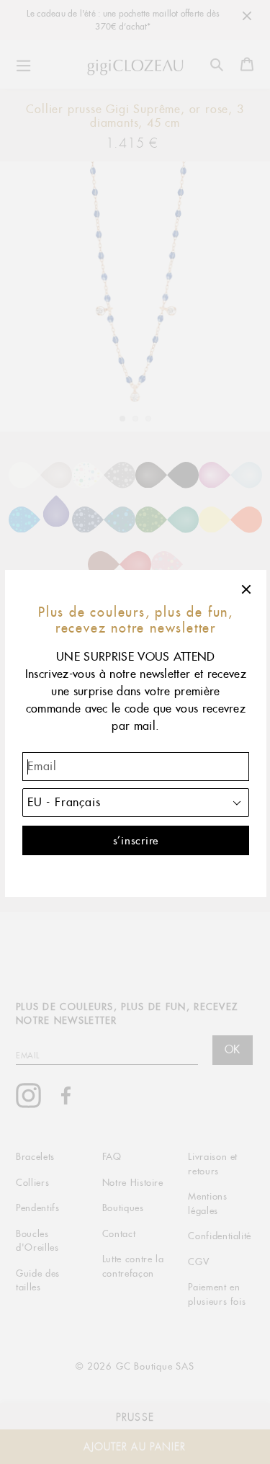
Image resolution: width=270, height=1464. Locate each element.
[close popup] (247, 589)
